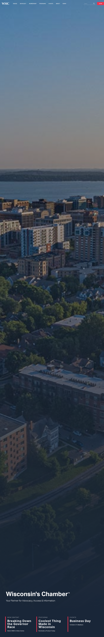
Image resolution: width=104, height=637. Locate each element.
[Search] (94, 3)
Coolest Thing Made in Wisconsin (50, 624)
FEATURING (43, 617)
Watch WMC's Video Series (15, 631)
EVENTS (73, 617)
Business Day (80, 621)
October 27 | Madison (76, 625)
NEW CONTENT (13, 617)
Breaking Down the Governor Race (19, 624)
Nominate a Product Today (47, 631)
